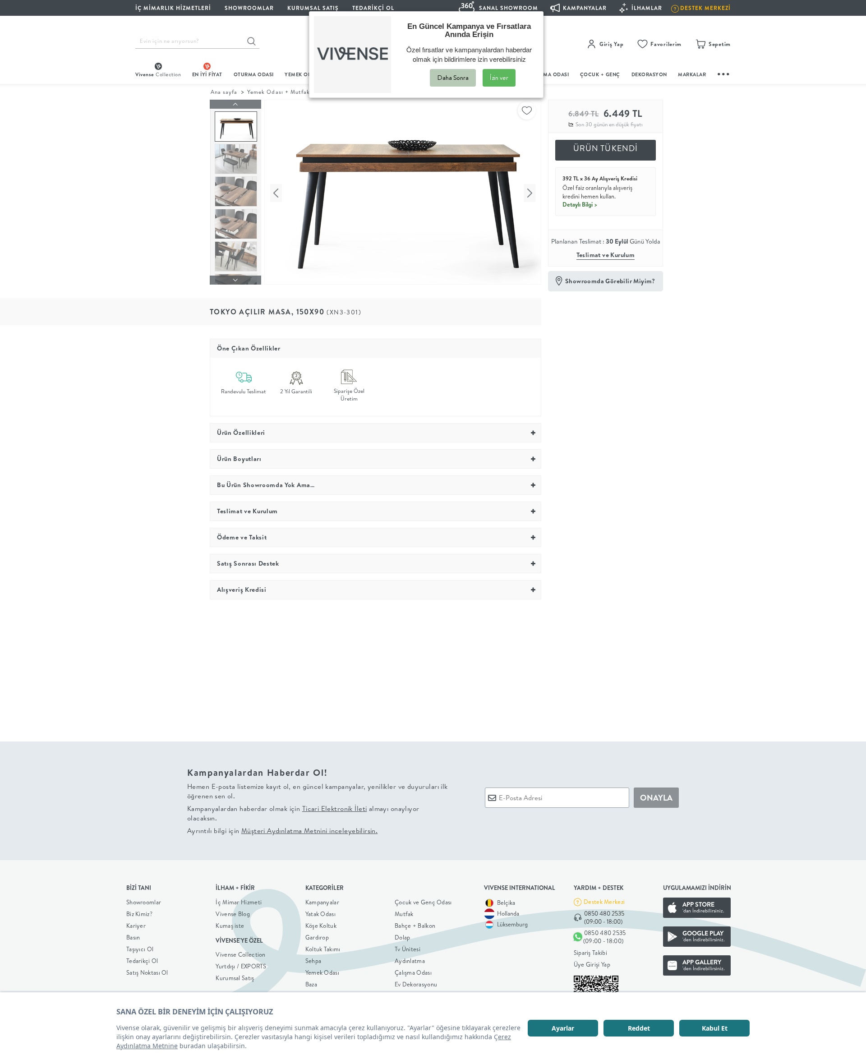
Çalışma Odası (413, 972)
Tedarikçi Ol (373, 8)
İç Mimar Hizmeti (239, 902)
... (724, 72)
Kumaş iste (230, 925)
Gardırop (317, 937)
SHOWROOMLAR (249, 8)
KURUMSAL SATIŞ (313, 8)
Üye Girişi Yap (592, 964)
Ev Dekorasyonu (416, 984)
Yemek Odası (322, 972)
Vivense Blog (233, 914)
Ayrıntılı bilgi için (282, 830)
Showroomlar (143, 902)
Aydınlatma (410, 961)
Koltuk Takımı (323, 949)
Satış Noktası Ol (147, 972)
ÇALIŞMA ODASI (549, 74)
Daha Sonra (453, 78)
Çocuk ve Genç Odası (423, 902)
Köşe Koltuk (320, 925)
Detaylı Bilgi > (580, 204)
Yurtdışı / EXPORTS (241, 966)
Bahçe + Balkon (415, 925)
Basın (133, 937)
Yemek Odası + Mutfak (278, 92)
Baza (311, 984)
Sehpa (313, 961)
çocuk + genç (600, 74)
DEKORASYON (649, 74)
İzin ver (499, 78)
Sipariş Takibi (590, 953)
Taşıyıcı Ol (139, 949)
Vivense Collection (240, 954)
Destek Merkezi (604, 902)
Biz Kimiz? (139, 914)
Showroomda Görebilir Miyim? (610, 281)
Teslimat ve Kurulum (605, 254)
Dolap (402, 937)
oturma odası (254, 74)
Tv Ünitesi (407, 949)
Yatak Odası (320, 914)
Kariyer (136, 925)
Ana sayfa (224, 92)
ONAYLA (656, 797)
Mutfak (404, 914)
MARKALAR (692, 74)
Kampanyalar (322, 902)
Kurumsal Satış (235, 978)
